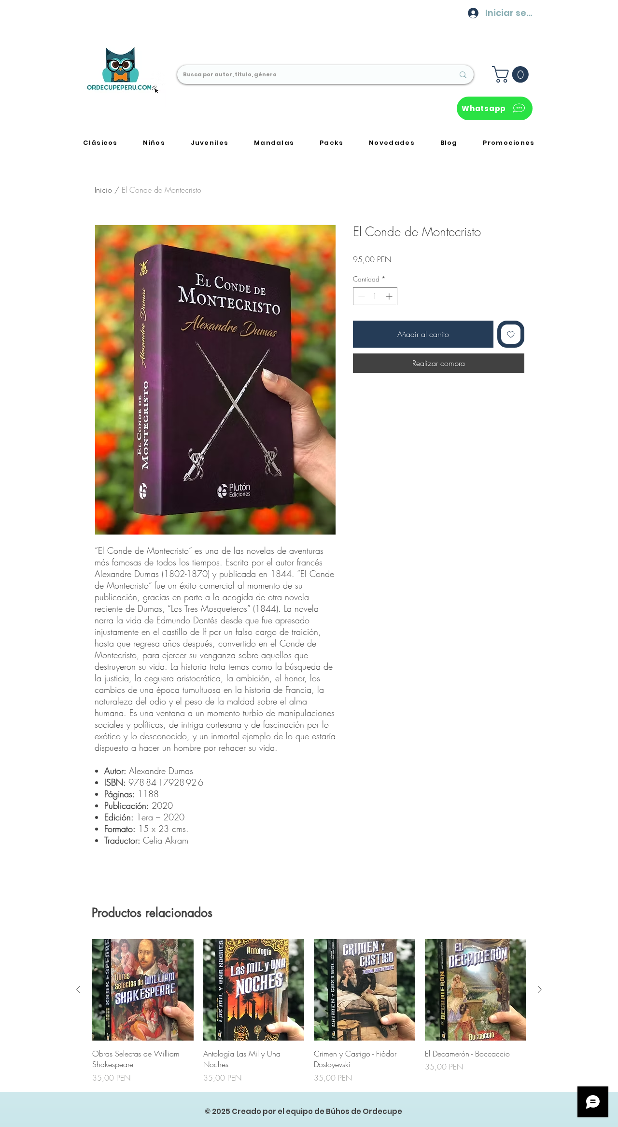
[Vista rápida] (143, 990)
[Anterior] (78, 989)
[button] (512, 74)
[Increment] (390, 296)
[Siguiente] (540, 989)
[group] (309, 1011)
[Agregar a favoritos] (510, 334)
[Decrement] (360, 296)
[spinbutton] (375, 296)
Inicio (103, 189)
